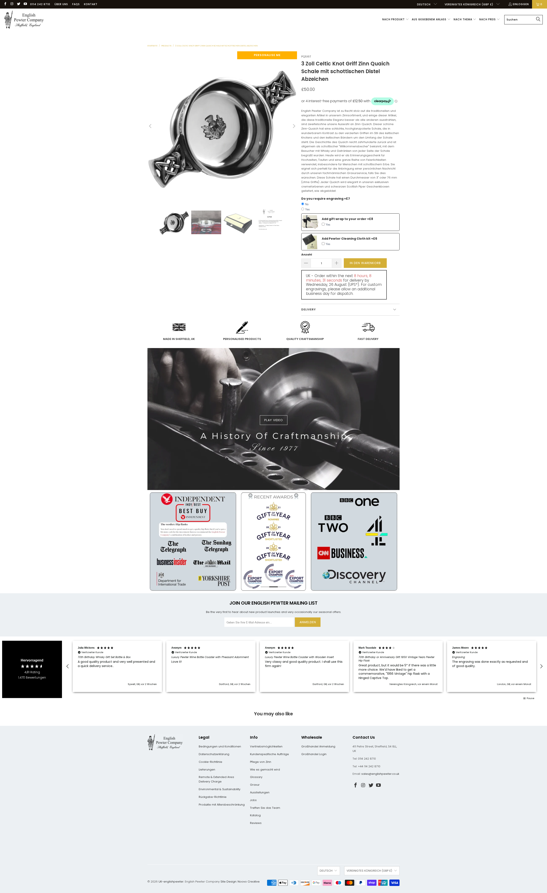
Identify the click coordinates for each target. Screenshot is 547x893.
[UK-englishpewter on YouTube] (25, 4)
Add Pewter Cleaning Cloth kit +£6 (349, 238)
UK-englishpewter (171, 882)
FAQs (76, 4)
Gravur (255, 785)
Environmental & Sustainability (219, 789)
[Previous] (150, 126)
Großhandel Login (313, 754)
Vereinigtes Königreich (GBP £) (469, 4)
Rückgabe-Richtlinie (212, 797)
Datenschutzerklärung (214, 754)
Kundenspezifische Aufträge (269, 754)
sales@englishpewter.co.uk (380, 774)
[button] (395, 20)
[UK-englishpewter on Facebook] (5, 4)
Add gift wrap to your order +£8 (347, 219)
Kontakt (90, 4)
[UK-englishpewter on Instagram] (11, 4)
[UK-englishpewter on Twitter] (18, 4)
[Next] (293, 126)
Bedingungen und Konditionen (220, 746)
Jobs (253, 800)
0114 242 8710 (40, 4)
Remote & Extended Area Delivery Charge (216, 779)
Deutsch (424, 4)
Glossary (256, 777)
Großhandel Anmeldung (318, 746)
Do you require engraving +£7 (325, 198)
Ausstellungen (259, 792)
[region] (304, 666)
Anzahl (306, 254)
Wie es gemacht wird (265, 770)
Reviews (256, 823)
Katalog (255, 815)
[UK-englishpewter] (24, 20)
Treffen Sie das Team (265, 808)
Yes (307, 209)
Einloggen (521, 4)
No (307, 204)
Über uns (61, 4)
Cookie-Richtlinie (210, 762)
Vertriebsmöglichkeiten (266, 746)
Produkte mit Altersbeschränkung (222, 805)
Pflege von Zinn (260, 762)
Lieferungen (207, 770)
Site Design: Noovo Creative (240, 882)
